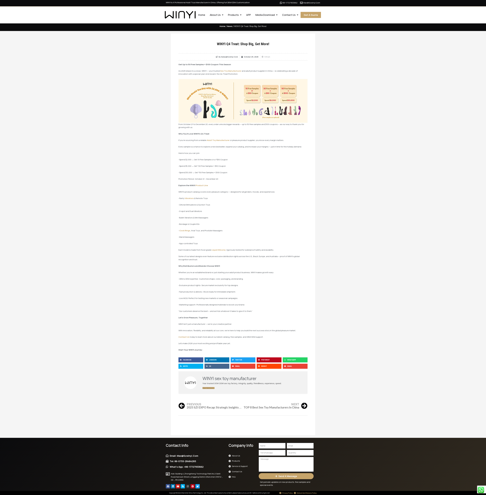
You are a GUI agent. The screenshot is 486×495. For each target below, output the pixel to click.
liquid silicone (219, 250)
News (229, 26)
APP (248, 15)
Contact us (289, 15)
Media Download (265, 15)
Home (201, 15)
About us (215, 15)
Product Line (202, 185)
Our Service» (208, 388)
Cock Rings (184, 230)
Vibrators (189, 198)
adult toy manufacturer (218, 140)
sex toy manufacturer (230, 71)
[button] (190, 359)
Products (233, 15)
